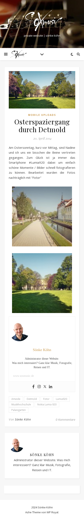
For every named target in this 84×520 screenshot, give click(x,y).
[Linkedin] (50, 387)
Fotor (46, 399)
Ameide (15, 399)
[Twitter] (45, 387)
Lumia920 (61, 399)
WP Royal (52, 512)
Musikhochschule (21, 404)
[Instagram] (39, 387)
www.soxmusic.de (23, 375)
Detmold (32, 399)
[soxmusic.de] (42, 20)
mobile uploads (42, 115)
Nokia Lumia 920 (46, 404)
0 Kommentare (65, 419)
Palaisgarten (18, 410)
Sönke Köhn (23, 419)
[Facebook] (33, 387)
